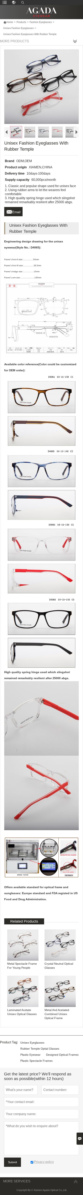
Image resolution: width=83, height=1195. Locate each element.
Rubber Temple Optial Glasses (39, 1048)
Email (13, 211)
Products (21, 22)
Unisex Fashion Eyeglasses (18, 28)
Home (8, 22)
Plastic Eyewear (30, 1054)
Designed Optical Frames (62, 1054)
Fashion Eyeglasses (41, 22)
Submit (12, 1162)
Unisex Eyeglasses (32, 1042)
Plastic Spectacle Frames (36, 1060)
